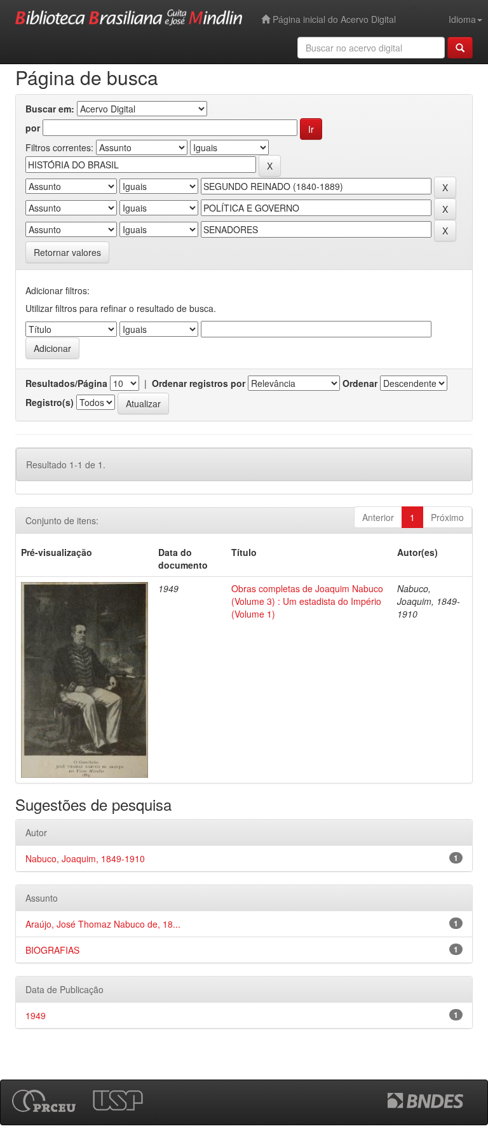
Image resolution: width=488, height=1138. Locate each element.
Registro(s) (49, 402)
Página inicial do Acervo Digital (333, 19)
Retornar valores (67, 252)
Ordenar (359, 383)
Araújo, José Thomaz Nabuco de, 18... (102, 924)
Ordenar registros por (198, 383)
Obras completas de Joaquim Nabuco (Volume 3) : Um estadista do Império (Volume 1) (307, 601)
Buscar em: (49, 108)
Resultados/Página (66, 383)
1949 (35, 1015)
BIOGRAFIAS (52, 950)
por (32, 127)
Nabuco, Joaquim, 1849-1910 (85, 858)
